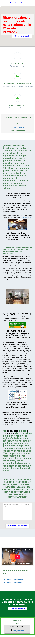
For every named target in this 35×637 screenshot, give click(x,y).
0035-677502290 (17, 127)
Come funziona (17, 620)
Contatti (17, 623)
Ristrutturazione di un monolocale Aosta (12, 579)
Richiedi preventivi (22, 36)
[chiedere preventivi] (17, 325)
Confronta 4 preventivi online (17, 3)
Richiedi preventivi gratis (18, 525)
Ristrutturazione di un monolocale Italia (12, 582)
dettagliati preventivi (26, 217)
